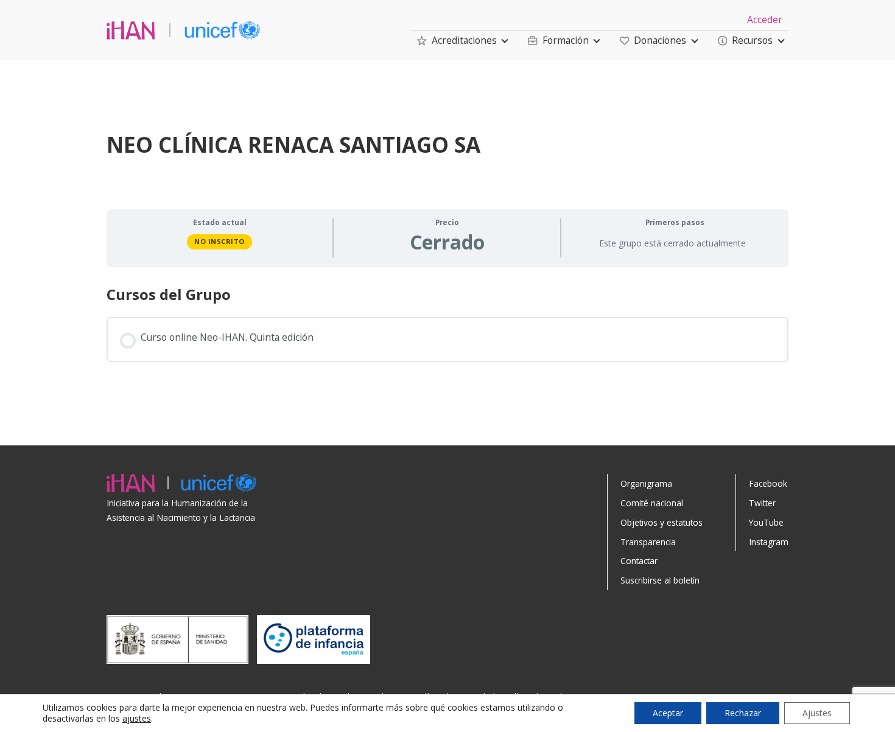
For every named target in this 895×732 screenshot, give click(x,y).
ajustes (136, 718)
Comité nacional (651, 503)
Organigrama (646, 483)
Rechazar (743, 713)
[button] (457, 40)
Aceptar (668, 713)
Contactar (639, 560)
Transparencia (648, 542)
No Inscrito (219, 241)
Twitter (762, 503)
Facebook (768, 483)
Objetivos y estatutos (661, 522)
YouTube (766, 522)
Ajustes (817, 713)
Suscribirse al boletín (660, 580)
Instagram (768, 542)
